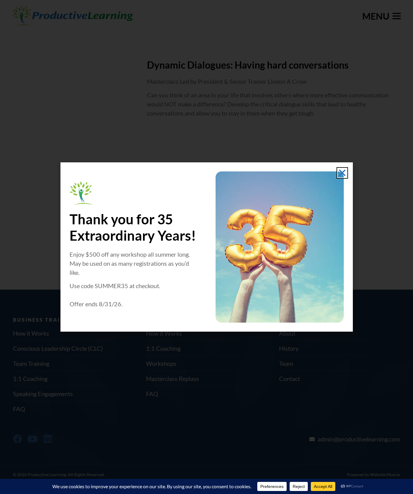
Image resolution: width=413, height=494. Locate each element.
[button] (342, 172)
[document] (206, 247)
